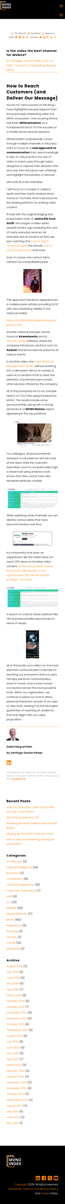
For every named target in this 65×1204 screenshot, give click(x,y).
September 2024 (17, 1100)
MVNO (10, 70)
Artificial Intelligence (19, 867)
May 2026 (12, 983)
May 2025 (12, 1053)
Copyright (20, 1184)
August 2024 (14, 1106)
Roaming (12, 931)
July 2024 (12, 1111)
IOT (8, 902)
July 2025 (12, 1042)
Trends (10, 943)
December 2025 (16, 1013)
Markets (51, 65)
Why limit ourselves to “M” (22, 817)
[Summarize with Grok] (55, 37)
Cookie (45, 1193)
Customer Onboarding (29, 65)
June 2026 (13, 978)
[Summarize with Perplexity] (47, 37)
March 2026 (14, 995)
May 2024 (12, 1123)
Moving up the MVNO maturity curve (29, 834)
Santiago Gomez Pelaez (26, 61)
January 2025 (15, 1077)
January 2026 (15, 1007)
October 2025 (15, 1024)
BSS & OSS (13, 873)
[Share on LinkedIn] (16, 37)
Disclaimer (15, 1189)
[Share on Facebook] (19, 37)
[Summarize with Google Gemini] (51, 37)
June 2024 (13, 1117)
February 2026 (15, 1001)
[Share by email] (27, 37)
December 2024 (16, 1082)
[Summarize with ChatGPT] (44, 37)
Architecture (14, 861)
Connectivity (14, 879)
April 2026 (12, 989)
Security (11, 937)
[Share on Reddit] (23, 37)
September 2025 (17, 1030)
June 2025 (13, 1047)
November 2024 (16, 1088)
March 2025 (14, 1065)
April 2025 (12, 1059)
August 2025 (14, 1036)
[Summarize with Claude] (40, 37)
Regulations (14, 925)
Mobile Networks (16, 914)
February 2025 (15, 1071)
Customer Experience (20, 885)
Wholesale (13, 949)
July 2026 (12, 972)
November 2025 (16, 1018)
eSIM (9, 896)
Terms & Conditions (35, 1189)
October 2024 (15, 1094)
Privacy (53, 1189)
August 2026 (14, 966)
